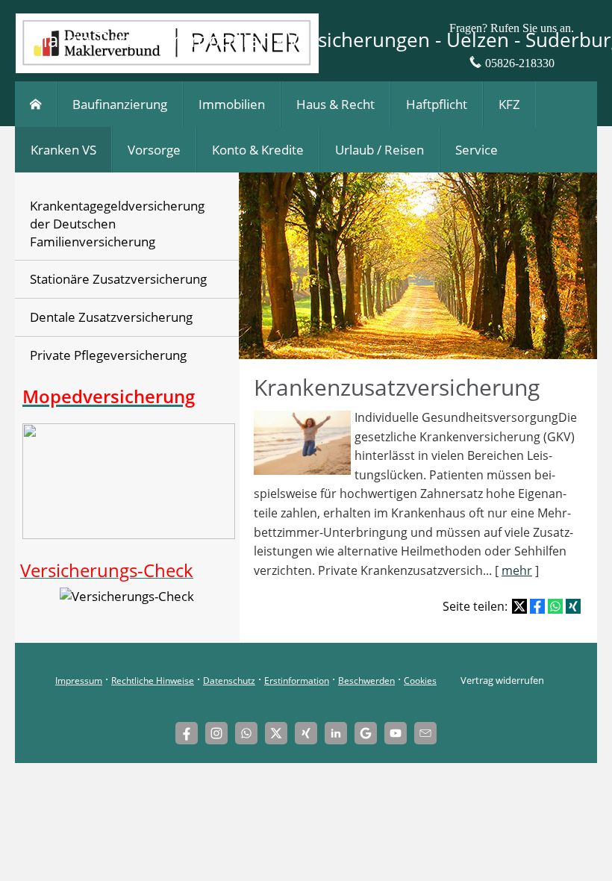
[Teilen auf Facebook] (537, 606)
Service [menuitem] (476, 149)
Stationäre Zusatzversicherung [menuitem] (118, 278)
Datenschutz (229, 680)
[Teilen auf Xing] (573, 606)
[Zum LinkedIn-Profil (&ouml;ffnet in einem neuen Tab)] (336, 733)
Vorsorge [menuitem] (154, 149)
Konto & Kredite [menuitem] (258, 149)
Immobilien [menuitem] (232, 104)
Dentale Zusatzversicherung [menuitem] (111, 317)
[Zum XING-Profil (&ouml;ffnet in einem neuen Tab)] (306, 733)
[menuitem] (36, 104)
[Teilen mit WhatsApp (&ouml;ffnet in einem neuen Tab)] (555, 606)
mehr (517, 570)
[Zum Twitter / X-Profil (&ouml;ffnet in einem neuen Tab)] (276, 733)
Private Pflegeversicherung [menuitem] (108, 355)
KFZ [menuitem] (509, 104)
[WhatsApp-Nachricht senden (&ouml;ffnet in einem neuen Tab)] (246, 733)
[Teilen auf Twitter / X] (519, 606)
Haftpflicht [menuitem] (436, 104)
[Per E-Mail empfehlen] (425, 733)
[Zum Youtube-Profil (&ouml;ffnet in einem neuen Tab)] (395, 733)
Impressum (78, 680)
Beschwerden (366, 680)
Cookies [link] (420, 680)
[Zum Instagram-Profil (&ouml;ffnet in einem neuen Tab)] (216, 733)
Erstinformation (296, 680)
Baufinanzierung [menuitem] (119, 104)
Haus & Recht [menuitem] (335, 104)
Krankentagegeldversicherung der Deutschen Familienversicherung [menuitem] (117, 223)
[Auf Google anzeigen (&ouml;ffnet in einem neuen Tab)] (366, 733)
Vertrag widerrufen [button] (502, 680)
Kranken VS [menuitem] (63, 149)
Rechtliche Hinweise (152, 680)
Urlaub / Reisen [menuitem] (379, 149)
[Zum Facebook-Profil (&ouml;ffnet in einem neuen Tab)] (186, 733)
